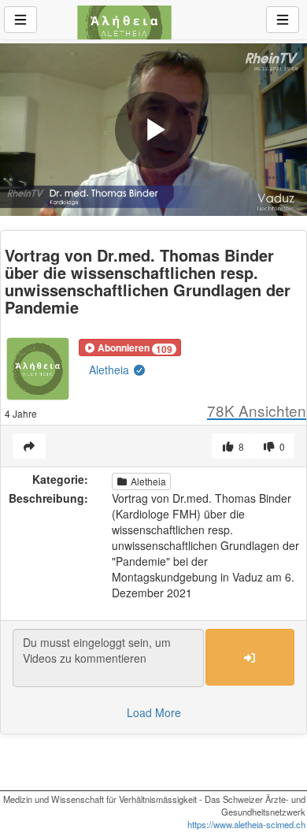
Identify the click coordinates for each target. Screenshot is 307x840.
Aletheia (110, 369)
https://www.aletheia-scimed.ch (246, 824)
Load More (154, 712)
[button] (130, 347)
